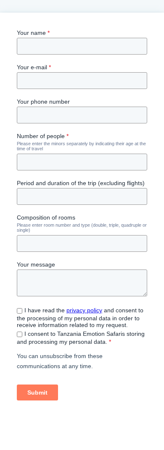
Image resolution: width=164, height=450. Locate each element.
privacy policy (84, 310)
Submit (37, 392)
